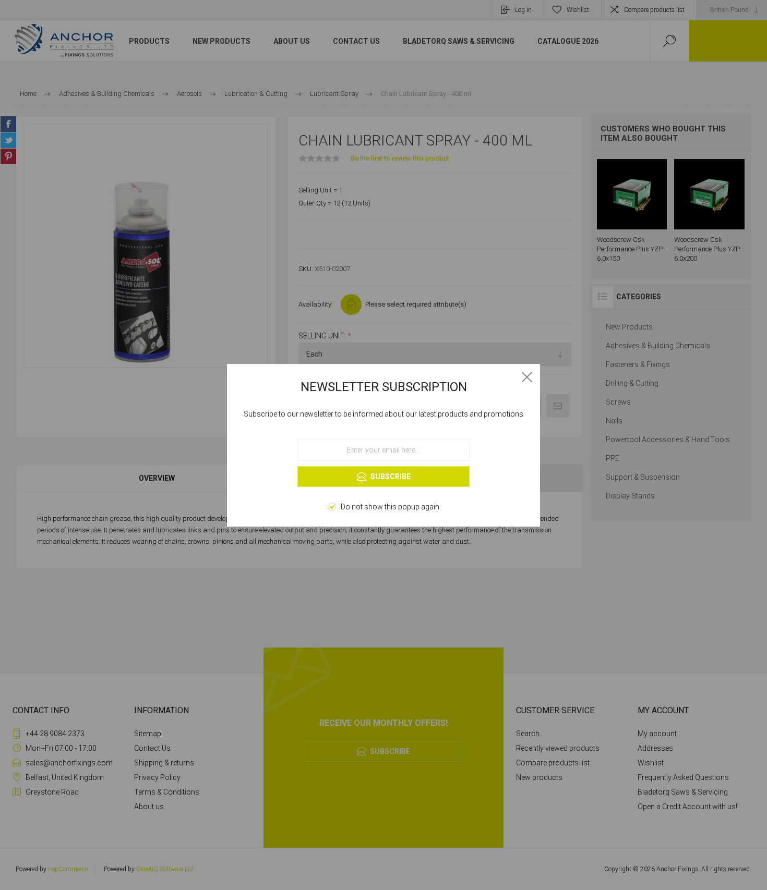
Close (527, 377)
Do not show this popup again (390, 507)
